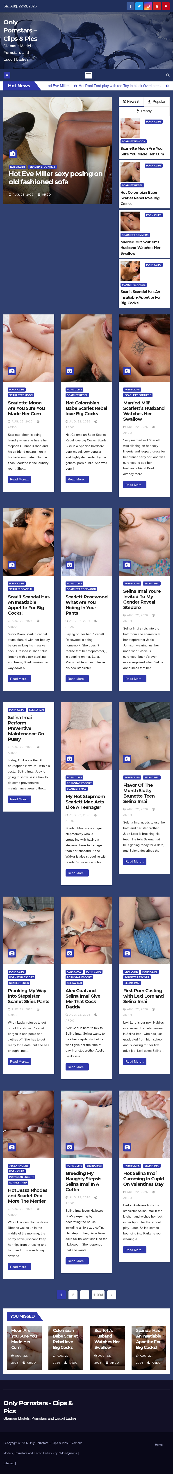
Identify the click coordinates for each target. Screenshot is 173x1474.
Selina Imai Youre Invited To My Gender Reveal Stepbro (142, 599)
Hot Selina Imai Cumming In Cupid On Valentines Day (143, 1179)
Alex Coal (74, 971)
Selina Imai (151, 583)
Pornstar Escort (79, 783)
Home (159, 1444)
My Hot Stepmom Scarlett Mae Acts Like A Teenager (85, 802)
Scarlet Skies (19, 983)
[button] (168, 75)
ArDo (17, 194)
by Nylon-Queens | (67, 1453)
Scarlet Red (18, 1182)
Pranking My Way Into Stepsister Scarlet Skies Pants (28, 996)
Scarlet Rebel (132, 185)
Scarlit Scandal (134, 284)
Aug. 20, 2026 (102, 194)
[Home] (7, 75)
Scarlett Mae (76, 788)
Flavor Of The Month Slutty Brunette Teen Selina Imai (139, 793)
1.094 (98, 1295)
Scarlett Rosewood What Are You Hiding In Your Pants (86, 605)
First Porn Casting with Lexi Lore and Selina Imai (143, 996)
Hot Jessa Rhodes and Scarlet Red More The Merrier (27, 1196)
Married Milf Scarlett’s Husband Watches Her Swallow (143, 411)
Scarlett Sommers (135, 235)
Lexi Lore (131, 971)
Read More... (19, 479)
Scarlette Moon (133, 141)
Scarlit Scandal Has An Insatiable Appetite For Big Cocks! (29, 605)
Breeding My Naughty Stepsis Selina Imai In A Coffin (83, 1181)
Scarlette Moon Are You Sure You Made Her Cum (26, 408)
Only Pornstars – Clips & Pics (20, 30)
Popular (158, 102)
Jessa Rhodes (18, 1165)
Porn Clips (153, 121)
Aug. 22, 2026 (22, 421)
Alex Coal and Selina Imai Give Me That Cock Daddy (83, 999)
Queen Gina (98, 166)
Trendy (146, 111)
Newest (133, 101)
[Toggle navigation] (88, 75)
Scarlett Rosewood (81, 589)
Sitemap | (9, 1463)
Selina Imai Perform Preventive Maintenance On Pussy (26, 728)
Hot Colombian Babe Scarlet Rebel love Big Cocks (86, 408)
